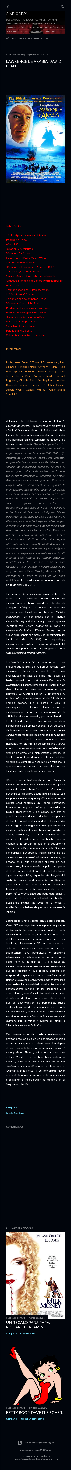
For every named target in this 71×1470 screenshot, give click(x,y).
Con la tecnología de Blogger (38, 1442)
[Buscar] (62, 6)
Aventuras (19, 1113)
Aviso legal (40, 38)
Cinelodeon (17, 13)
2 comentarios (27, 1333)
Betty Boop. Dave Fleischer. (34, 1412)
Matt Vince (45, 1449)
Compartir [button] (11, 1107)
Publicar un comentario (32, 1418)
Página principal (18, 38)
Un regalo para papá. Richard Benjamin (28, 1324)
